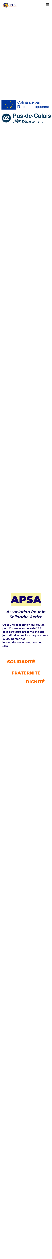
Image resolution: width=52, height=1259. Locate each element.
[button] (47, 5)
